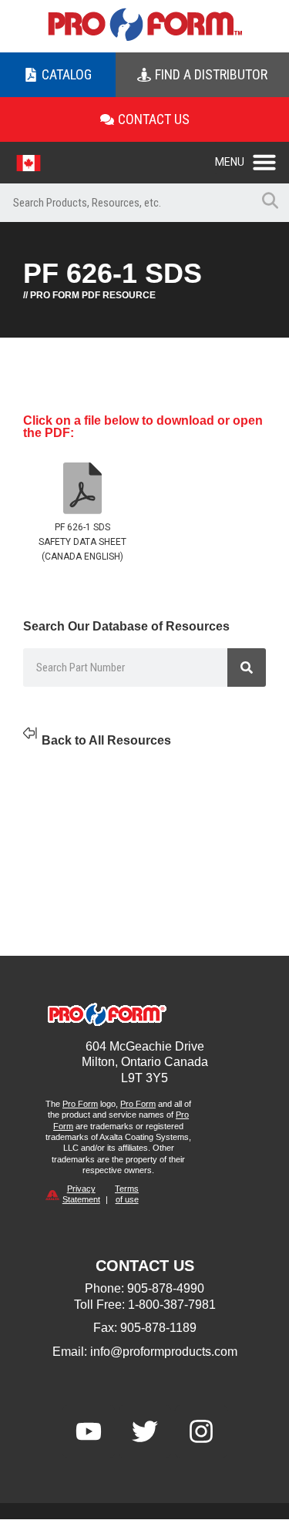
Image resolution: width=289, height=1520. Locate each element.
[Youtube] (88, 1431)
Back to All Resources (106, 740)
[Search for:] (125, 202)
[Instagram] (201, 1431)
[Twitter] (145, 1431)
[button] (252, 158)
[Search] (246, 667)
